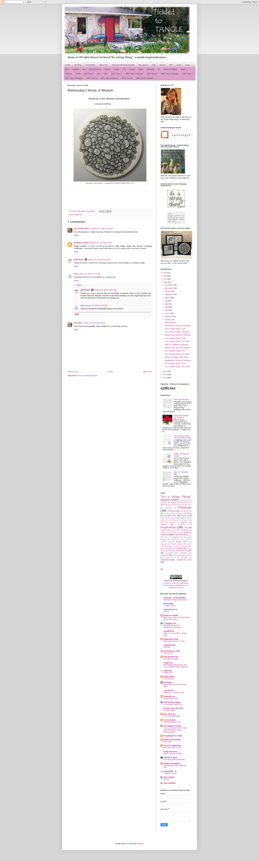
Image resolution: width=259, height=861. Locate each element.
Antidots (187, 500)
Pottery (165, 537)
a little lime (167, 671)
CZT (164, 513)
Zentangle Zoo (169, 696)
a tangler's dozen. (170, 773)
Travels (189, 548)
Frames (185, 520)
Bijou (162, 505)
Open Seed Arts (169, 714)
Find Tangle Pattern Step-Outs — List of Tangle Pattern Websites (176, 666)
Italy (186, 528)
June (167, 304)
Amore (162, 65)
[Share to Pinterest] (110, 211)
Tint (164, 548)
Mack (141, 69)
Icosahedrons (181, 525)
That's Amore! (170, 322)
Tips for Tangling (175, 548)
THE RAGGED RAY (170, 657)
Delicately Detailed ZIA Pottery (181, 417)
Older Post (147, 372)
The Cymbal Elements (171, 716)
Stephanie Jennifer (81, 243)
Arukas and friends (170, 698)
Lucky (132, 69)
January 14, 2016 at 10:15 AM (105, 290)
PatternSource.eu (170, 609)
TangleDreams (169, 645)
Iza (84, 69)
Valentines (172, 551)
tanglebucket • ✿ (169, 771)
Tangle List (168, 663)
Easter (180, 513)
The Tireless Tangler (172, 702)
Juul (174, 530)
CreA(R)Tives (168, 631)
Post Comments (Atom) (87, 376)
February (169, 316)
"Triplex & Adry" (170, 606)
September (169, 294)
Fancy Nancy (94, 69)
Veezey (166, 611)
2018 (165, 276)
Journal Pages (168, 679)
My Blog (77, 65)
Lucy (76, 274)
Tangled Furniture (177, 544)
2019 (165, 273)
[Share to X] (105, 211)
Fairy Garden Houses (168, 518)
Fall (180, 518)
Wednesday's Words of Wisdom (178, 326)
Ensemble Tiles (169, 515)
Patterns (178, 534)
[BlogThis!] (102, 211)
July (166, 301)
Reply (76, 235)
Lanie (116, 69)
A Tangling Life (169, 623)
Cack (179, 65)
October (168, 291)
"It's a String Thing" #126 (175, 363)
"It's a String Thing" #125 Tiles (177, 367)
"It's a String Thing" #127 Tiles (177, 341)
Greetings (173, 522)
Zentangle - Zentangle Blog (174, 598)
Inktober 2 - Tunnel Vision (173, 692)
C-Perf (182, 505)
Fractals (176, 520)
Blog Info (170, 505)
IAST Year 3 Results (74, 78)
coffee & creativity (170, 615)
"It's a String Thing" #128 (175, 338)
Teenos (68, 74)
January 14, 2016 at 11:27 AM (96, 305)
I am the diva (168, 690)
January (168, 320)
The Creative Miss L (82, 228)
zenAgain (169, 553)
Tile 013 (166, 779)
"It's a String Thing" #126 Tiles (177, 354)
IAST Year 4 (92, 78)
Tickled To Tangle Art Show (176, 546)
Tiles (190, 546)
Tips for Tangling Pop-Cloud (176, 357)
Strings (179, 542)
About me (103, 65)
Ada (154, 65)
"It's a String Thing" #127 (175, 351)
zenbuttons (183, 553)
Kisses (107, 69)
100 (105, 74)
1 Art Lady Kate (169, 720)
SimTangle (167, 682)
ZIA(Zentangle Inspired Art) (176, 559)
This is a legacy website (172, 754)
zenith (174, 555)
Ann (171, 65)
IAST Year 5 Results (145, 78)
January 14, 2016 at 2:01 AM (102, 228)
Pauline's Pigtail (170, 69)
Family (187, 518)
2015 (165, 371)
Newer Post (73, 372)
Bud (67, 69)
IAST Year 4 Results (109, 78)
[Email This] (100, 211)
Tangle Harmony (170, 751)
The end (166, 647)
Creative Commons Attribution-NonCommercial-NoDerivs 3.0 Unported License (176, 585)
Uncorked (88, 74)
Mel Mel (150, 69)
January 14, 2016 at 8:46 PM (94, 323)
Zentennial (167, 557)
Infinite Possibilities (171, 763)
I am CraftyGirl (169, 783)
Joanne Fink (165, 530)
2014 (165, 374)
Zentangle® (90, 65)
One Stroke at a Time (171, 651)
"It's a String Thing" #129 (175, 329)
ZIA (175, 557)
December (169, 285)
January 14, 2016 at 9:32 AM (89, 274)
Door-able (172, 513)
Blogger (140, 844)
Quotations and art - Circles (174, 641)
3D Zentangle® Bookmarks (174, 759)
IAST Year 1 (116, 74)
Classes (189, 511)
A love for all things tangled (123, 65)
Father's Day (165, 520)
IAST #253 (167, 742)
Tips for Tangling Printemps (176, 345)
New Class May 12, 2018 (172, 748)
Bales (181, 502)
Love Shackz (184, 530)
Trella (78, 74)
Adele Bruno (79, 260)
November (169, 288)
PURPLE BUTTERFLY (172, 740)
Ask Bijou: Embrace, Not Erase (175, 600)
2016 (165, 282)
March (168, 313)
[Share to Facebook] (107, 211)
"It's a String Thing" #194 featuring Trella (182, 437)
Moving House (169, 710)
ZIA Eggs (184, 557)
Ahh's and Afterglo (181, 399)
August (168, 298)
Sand (183, 69)
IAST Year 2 (152, 74)
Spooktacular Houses (178, 539)
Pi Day (190, 535)
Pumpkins (175, 537)
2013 (165, 378)
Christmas (171, 511)
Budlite (76, 69)
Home (67, 65)
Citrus (187, 65)
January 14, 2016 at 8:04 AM (99, 260)
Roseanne (78, 323)
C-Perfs (189, 505)
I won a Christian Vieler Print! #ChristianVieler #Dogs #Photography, (175, 730)
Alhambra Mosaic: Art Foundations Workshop (172, 626)
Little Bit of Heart (170, 757)
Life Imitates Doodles (172, 726)
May (167, 307)
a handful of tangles (171, 659)
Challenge (185, 507)
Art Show (164, 502)
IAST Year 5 (127, 78)
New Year (177, 532)
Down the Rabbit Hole (172, 746)
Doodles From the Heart (173, 708)
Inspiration (78, 214)
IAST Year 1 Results (134, 74)
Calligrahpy (168, 508)
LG (124, 69)
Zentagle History (185, 555)
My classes (143, 65)
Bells (187, 502)
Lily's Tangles (169, 777)
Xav (98, 74)
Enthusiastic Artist (170, 639)
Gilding (163, 522)
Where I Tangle (185, 551)
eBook (189, 513)
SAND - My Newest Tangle (181, 455)
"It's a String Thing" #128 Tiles (177, 332)
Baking (174, 502)
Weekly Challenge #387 (172, 722)
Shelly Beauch (168, 677)
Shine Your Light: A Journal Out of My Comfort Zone (176, 618)
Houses (164, 525)
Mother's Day (165, 532)
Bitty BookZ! (168, 653)
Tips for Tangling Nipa (181, 473)
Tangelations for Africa (172, 736)
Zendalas (164, 555)
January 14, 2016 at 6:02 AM (101, 243)
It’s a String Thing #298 (172, 704)
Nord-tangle (168, 603)
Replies (79, 285)
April (167, 310)
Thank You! (167, 673)
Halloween (184, 522)
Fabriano (184, 515)
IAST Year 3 (187, 74)
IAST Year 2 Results (169, 74)
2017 (165, 279)
